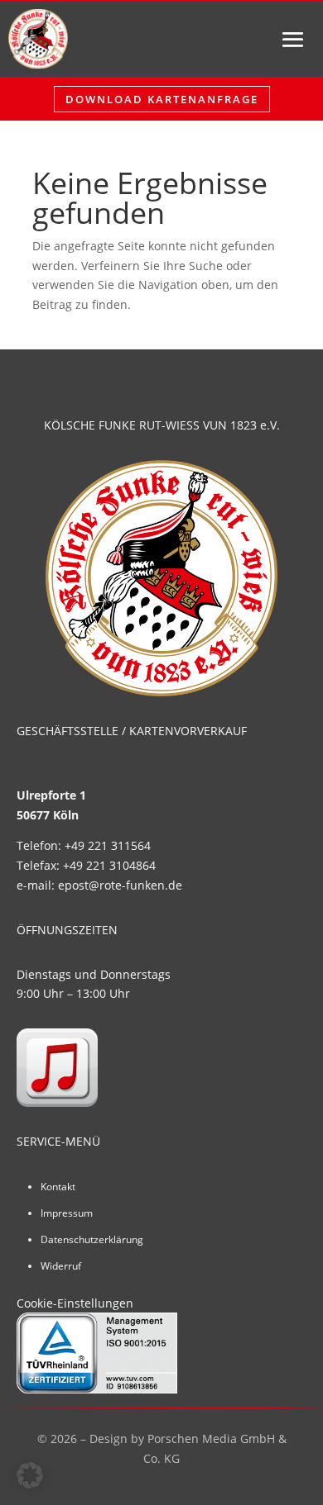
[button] (30, 1475)
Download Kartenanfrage (161, 99)
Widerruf (61, 1266)
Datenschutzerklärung (92, 1239)
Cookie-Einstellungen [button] (75, 1303)
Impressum (67, 1213)
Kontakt (58, 1187)
